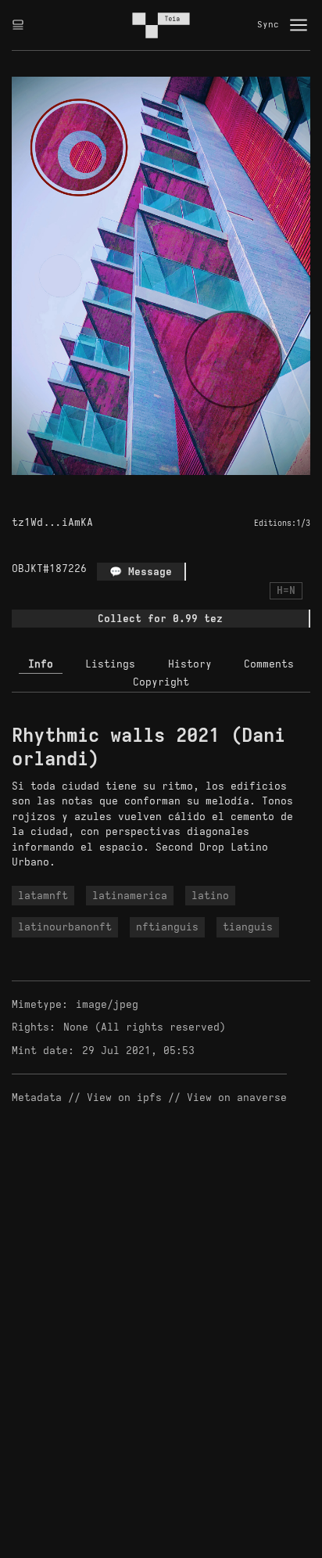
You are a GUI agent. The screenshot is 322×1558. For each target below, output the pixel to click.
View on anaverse (237, 1097)
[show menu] (298, 25)
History (190, 664)
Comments (269, 664)
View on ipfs (124, 1097)
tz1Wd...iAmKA (52, 522)
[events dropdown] (18, 25)
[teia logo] (161, 25)
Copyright (161, 682)
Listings (110, 664)
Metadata (37, 1097)
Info (40, 664)
